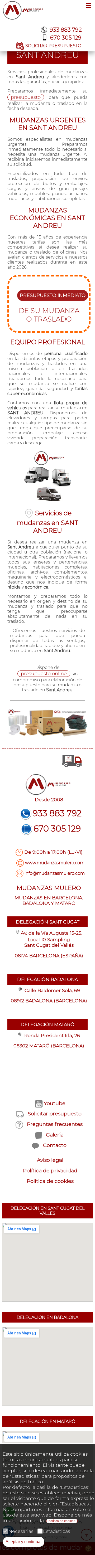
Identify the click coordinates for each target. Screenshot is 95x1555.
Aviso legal (50, 1160)
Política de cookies (50, 1181)
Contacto (54, 1145)
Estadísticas (56, 1531)
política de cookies (62, 1521)
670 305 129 (66, 37)
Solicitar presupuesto (55, 1113)
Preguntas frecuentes (55, 1124)
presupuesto (26, 97)
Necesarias (20, 1531)
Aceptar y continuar (24, 1541)
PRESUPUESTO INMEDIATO (53, 295)
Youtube (54, 1103)
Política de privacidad (50, 1170)
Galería (55, 1134)
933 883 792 (66, 29)
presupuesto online (44, 674)
